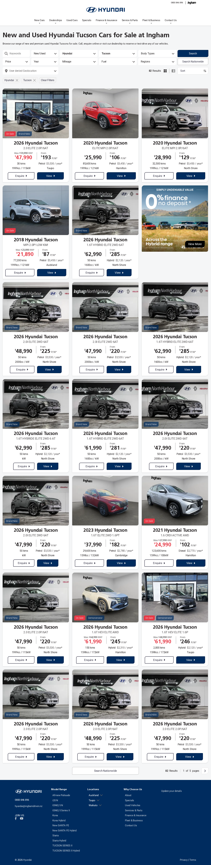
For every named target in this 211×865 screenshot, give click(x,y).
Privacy (183, 859)
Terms (192, 859)
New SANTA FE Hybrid (64, 830)
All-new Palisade (61, 795)
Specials (86, 20)
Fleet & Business (151, 20)
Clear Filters (47, 80)
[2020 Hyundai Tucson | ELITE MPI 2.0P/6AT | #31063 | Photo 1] (105, 113)
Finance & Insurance (106, 20)
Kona (55, 815)
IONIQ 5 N (57, 805)
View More (195, 244)
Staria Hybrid (59, 840)
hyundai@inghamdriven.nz (28, 806)
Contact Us (171, 20)
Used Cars (71, 20)
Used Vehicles (132, 805)
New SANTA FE (60, 825)
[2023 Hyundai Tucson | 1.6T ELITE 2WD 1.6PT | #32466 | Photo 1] (105, 500)
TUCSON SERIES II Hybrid (66, 850)
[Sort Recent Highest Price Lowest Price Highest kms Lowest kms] (193, 71)
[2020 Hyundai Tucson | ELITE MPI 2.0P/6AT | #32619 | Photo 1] (175, 113)
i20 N (55, 800)
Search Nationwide (193, 61)
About (128, 795)
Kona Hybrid (58, 820)
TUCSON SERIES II (62, 845)
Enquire (19, 176)
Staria (55, 835)
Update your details (171, 791)
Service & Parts (130, 20)
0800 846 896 (177, 2)
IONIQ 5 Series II (61, 810)
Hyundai (27, 859)
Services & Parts (133, 810)
